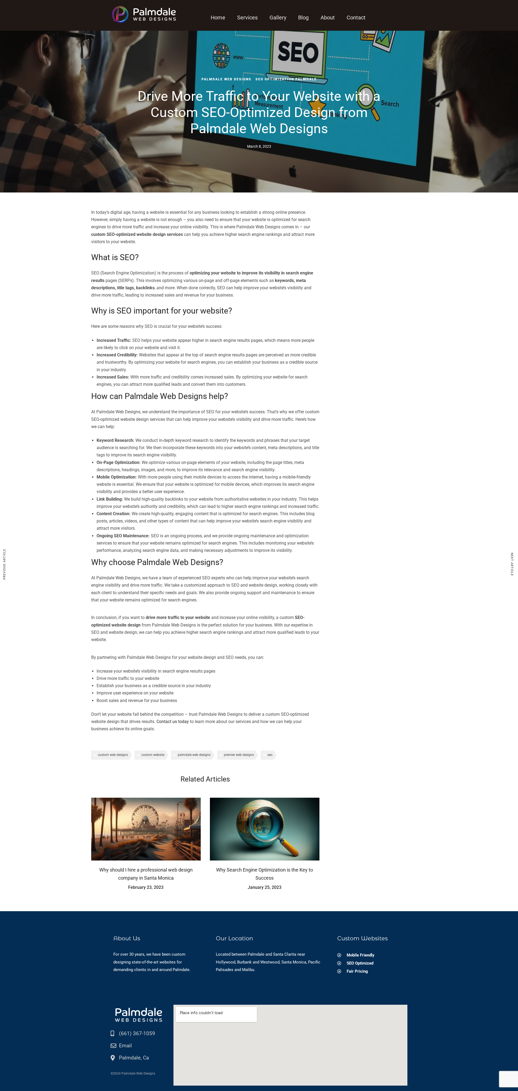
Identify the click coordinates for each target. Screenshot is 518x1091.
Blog (303, 17)
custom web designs (113, 755)
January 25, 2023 (264, 887)
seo (269, 755)
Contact (356, 17)
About (328, 17)
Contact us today (172, 721)
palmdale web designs (194, 755)
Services (247, 17)
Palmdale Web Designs (226, 79)
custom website (152, 755)
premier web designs (239, 755)
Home (218, 17)
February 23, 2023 (145, 887)
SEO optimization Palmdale (286, 79)
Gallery (278, 17)
